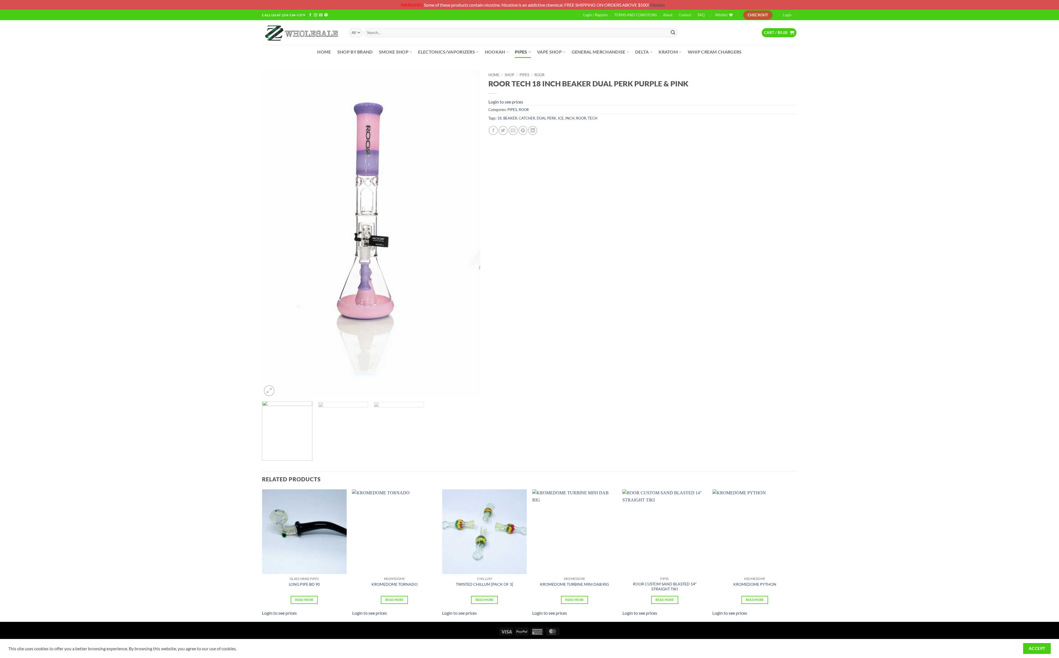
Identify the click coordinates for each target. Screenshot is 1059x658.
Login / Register (595, 15)
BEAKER (510, 118)
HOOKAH (495, 51)
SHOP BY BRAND (355, 51)
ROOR (539, 75)
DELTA (642, 51)
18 (499, 118)
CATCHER (527, 118)
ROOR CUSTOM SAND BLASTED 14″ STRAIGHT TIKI (664, 586)
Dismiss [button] (657, 4)
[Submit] (673, 32)
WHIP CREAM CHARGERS (715, 51)
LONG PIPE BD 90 (304, 584)
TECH (592, 118)
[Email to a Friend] (513, 130)
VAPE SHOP (549, 51)
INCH (569, 118)
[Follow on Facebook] (310, 15)
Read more (304, 599)
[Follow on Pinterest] (326, 15)
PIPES (521, 51)
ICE (561, 118)
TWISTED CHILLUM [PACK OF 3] (484, 584)
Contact (685, 15)
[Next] (469, 233)
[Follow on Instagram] (315, 15)
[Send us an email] (320, 15)
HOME (324, 51)
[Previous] (273, 233)
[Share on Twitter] (503, 130)
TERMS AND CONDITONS (635, 15)
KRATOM (668, 51)
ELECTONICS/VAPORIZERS (446, 51)
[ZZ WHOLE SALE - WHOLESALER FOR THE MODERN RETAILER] (301, 32)
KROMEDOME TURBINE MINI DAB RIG (574, 584)
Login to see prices (505, 101)
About (668, 15)
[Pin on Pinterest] (523, 130)
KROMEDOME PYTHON (754, 584)
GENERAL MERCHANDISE (598, 51)
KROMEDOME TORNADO (394, 584)
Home (493, 75)
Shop (509, 75)
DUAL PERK (546, 118)
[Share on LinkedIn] (532, 130)
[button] (779, 32)
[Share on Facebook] (493, 130)
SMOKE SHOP (393, 51)
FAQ (701, 15)
